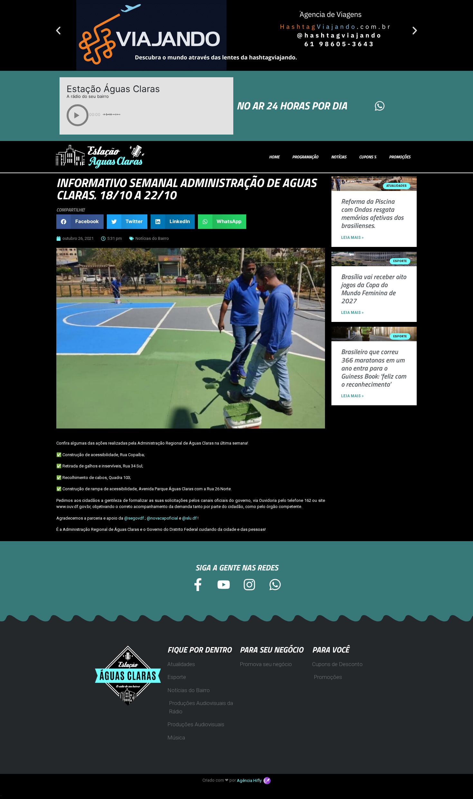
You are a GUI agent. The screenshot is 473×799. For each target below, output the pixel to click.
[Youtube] (223, 584)
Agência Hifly (250, 780)
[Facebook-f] (197, 584)
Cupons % (367, 157)
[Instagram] (249, 584)
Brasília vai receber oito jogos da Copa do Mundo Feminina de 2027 (373, 288)
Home (274, 157)
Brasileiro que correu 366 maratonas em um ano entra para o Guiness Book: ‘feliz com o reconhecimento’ (373, 367)
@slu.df (189, 518)
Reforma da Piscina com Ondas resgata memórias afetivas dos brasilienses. (372, 213)
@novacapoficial (162, 518)
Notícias (338, 157)
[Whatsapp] (379, 105)
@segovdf (134, 518)
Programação (305, 157)
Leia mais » (352, 237)
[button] (58, 30)
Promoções (399, 157)
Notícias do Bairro (152, 238)
